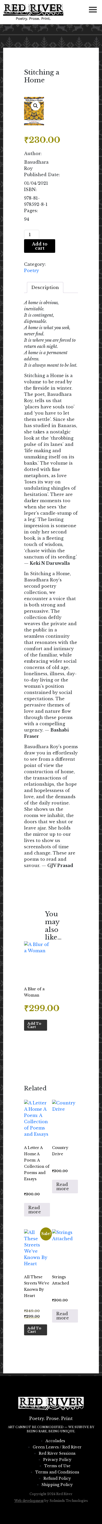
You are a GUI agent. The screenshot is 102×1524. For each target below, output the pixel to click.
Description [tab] (45, 287)
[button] (35, 105)
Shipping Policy (57, 1484)
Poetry (31, 270)
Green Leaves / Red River (57, 1447)
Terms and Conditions (57, 1472)
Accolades (55, 1441)
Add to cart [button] (34, 1025)
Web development (29, 1501)
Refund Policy (57, 1478)
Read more (34, 1209)
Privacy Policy (57, 1459)
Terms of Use (57, 1466)
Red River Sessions (57, 1453)
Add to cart (39, 246)
